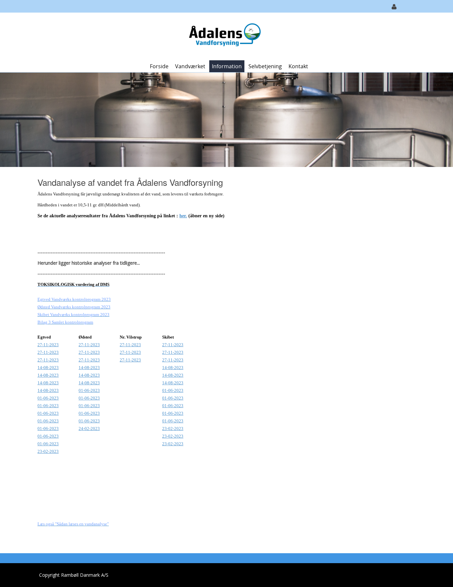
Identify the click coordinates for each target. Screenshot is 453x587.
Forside (159, 66)
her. (183, 215)
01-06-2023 (172, 390)
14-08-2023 (48, 367)
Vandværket (190, 66)
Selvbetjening (265, 66)
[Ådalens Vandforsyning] (224, 36)
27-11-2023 (48, 344)
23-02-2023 (172, 428)
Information (227, 66)
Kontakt (298, 66)
